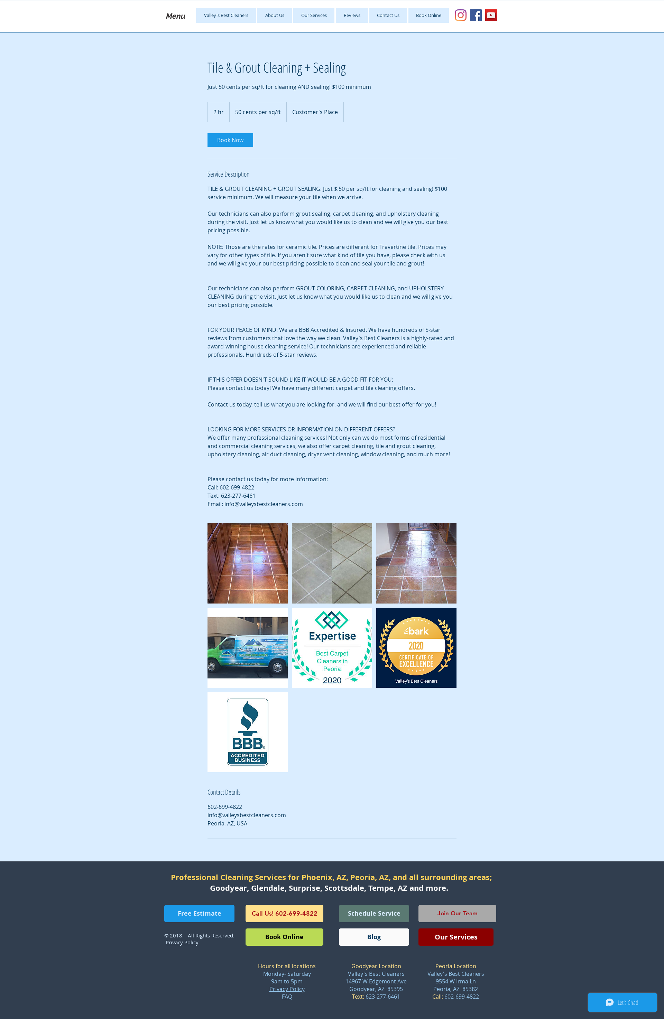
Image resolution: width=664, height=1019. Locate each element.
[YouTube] (491, 15)
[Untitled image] (248, 563)
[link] (230, 140)
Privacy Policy (287, 989)
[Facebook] (476, 15)
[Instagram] (461, 15)
